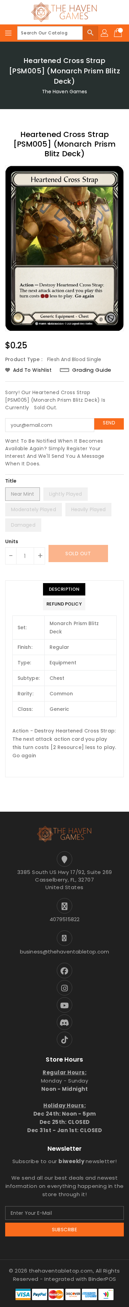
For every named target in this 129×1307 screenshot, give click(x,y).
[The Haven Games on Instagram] (64, 987)
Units (12, 541)
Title (11, 480)
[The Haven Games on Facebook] (64, 970)
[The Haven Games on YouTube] (64, 1005)
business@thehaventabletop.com (64, 951)
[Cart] (119, 33)
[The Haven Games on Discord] (64, 1022)
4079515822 (65, 919)
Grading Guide (91, 369)
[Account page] (105, 33)
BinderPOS (102, 1279)
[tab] (64, 589)
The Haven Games (64, 91)
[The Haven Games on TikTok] (64, 1039)
